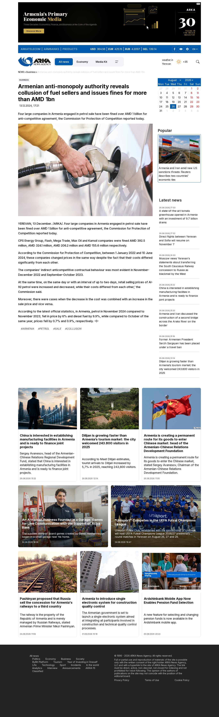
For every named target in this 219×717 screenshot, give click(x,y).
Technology (48, 665)
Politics (36, 658)
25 (167, 106)
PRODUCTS (70, 49)
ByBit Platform (40, 661)
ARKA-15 (90, 668)
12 (173, 97)
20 (179, 102)
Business (24, 80)
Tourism (57, 661)
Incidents (76, 665)
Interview (52, 668)
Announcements (71, 668)
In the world (92, 665)
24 (160, 106)
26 (173, 106)
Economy (82, 61)
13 (179, 97)
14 (185, 97)
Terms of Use (152, 680)
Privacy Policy (121, 680)
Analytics (37, 668)
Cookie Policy (182, 680)
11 (167, 97)
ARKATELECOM (30, 49)
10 (161, 97)
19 (173, 102)
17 (161, 102)
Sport (63, 665)
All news (64, 61)
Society (80, 658)
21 (185, 102)
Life (34, 665)
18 (167, 102)
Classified (37, 671)
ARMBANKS (51, 49)
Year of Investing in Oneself (82, 661)
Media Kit (101, 61)
